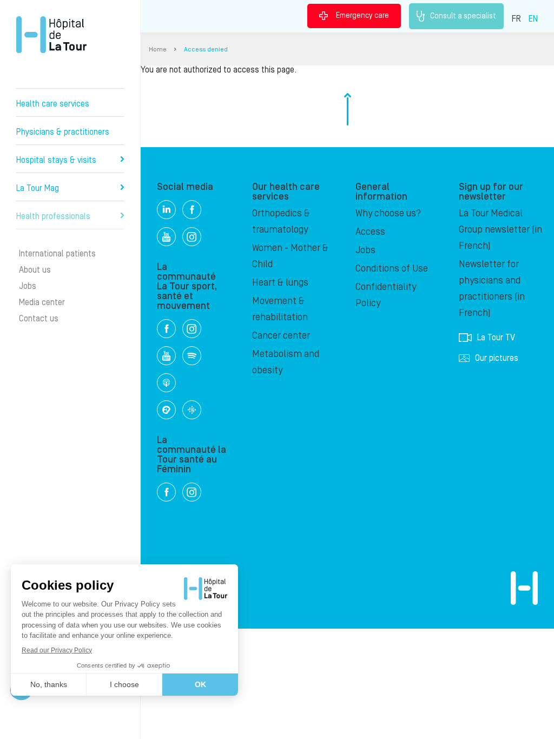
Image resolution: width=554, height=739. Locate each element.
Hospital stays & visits (56, 160)
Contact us (38, 319)
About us (35, 270)
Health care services (52, 104)
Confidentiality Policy (385, 295)
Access (370, 231)
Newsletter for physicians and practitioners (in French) (492, 289)
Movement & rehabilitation (280, 309)
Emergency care (362, 15)
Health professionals (53, 216)
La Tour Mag (37, 188)
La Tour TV (496, 337)
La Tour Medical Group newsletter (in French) (500, 230)
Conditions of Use (391, 268)
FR (516, 19)
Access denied (206, 49)
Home (158, 49)
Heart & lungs (280, 282)
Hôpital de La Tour (51, 34)
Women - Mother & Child (290, 256)
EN (533, 19)
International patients (57, 254)
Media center (42, 302)
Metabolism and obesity (285, 362)
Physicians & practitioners (62, 132)
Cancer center (281, 335)
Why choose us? (388, 213)
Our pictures (496, 358)
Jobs (27, 286)
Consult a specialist (463, 15)
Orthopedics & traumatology (281, 221)
